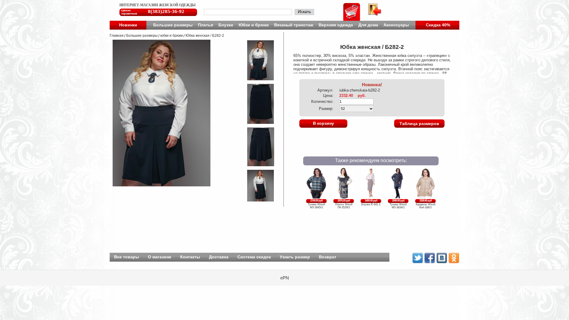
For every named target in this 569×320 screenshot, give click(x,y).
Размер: (326, 108)
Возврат (327, 257)
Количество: (322, 101)
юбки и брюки (171, 35)
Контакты (190, 257)
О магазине (159, 257)
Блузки (225, 25)
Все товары (126, 257)
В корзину (323, 123)
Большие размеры (173, 25)
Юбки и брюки (254, 25)
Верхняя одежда (336, 25)
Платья (205, 25)
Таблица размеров (419, 123)
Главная (117, 35)
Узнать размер (295, 257)
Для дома (368, 25)
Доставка (218, 257)
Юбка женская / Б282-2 (205, 35)
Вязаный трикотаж (293, 25)
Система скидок (254, 257)
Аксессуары (396, 25)
